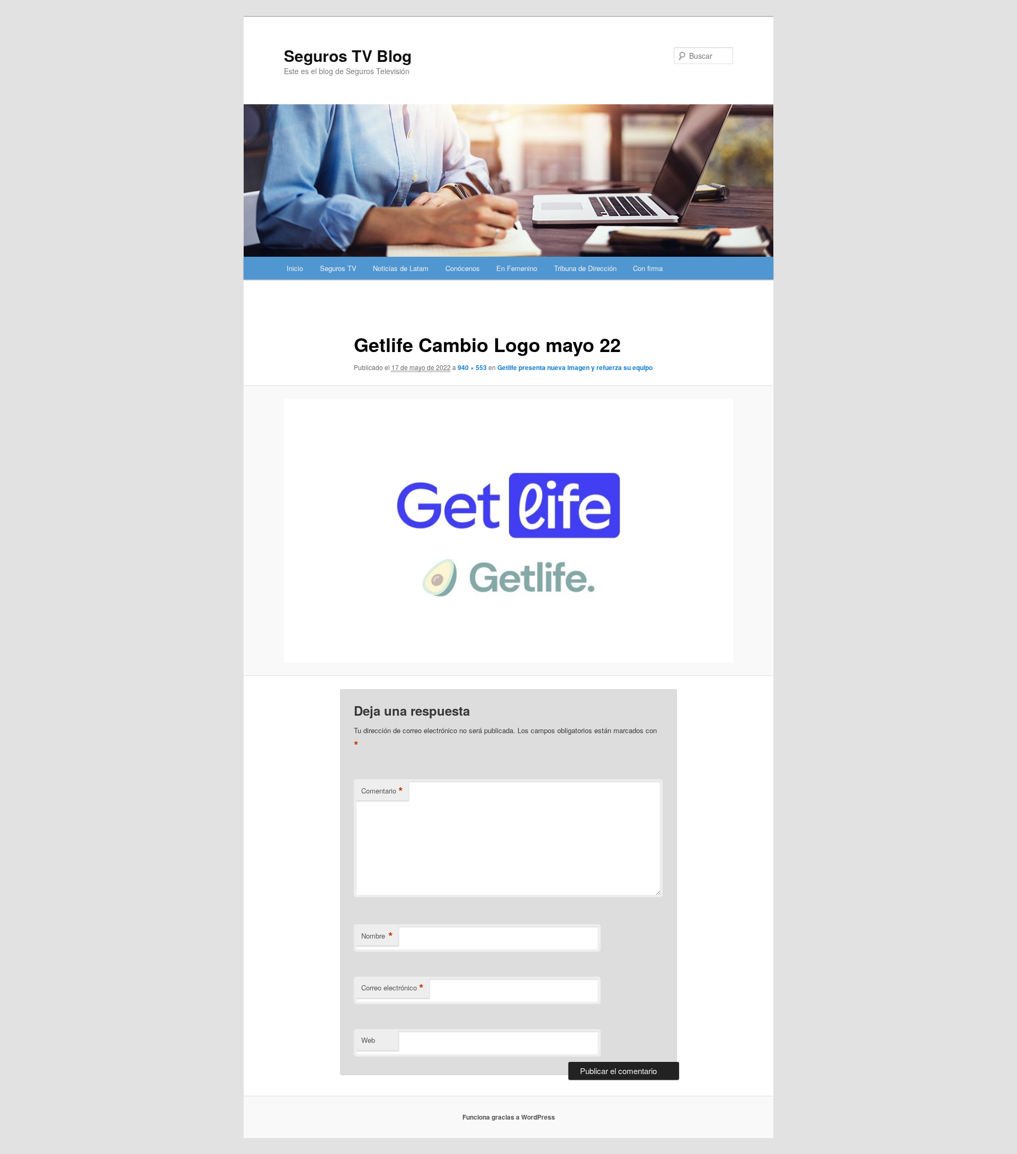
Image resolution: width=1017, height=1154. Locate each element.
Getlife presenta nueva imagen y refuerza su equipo (575, 367)
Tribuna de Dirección (585, 268)
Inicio (295, 268)
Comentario (382, 790)
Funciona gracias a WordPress (508, 1117)
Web (368, 1040)
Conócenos (462, 268)
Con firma (648, 268)
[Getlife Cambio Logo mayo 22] (508, 531)
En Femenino (516, 268)
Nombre (377, 935)
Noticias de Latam (401, 268)
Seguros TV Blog (348, 55)
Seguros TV (338, 268)
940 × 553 (472, 367)
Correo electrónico (392, 987)
